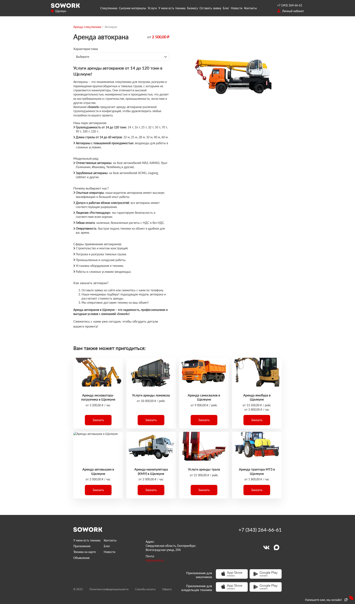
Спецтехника (108, 8)
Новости (236, 8)
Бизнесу (192, 8)
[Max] (276, 547)
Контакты (250, 8)
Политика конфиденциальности (108, 589)
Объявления (81, 558)
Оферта (167, 589)
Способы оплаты (145, 589)
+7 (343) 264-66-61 (289, 5)
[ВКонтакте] (266, 547)
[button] (98, 420)
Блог (226, 8)
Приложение (81, 546)
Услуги (152, 8)
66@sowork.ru (155, 560)
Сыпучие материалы (132, 8)
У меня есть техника (172, 8)
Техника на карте (84, 552)
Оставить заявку (210, 8)
